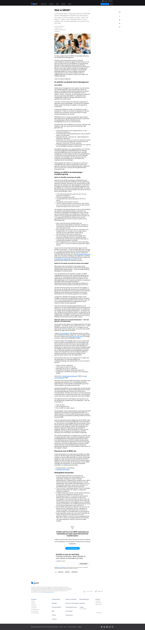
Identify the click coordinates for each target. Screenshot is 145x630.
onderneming (59, 259)
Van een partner (98, 602)
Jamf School (74, 572)
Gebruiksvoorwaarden (72, 626)
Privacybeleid (62, 567)
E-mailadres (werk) (61, 561)
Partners (97, 599)
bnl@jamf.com (100, 591)
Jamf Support (69, 611)
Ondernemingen (56, 599)
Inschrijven (83, 564)
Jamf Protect (33, 607)
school (75, 259)
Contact (54, 615)
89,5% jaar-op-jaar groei (76, 336)
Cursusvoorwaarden (83, 608)
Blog (53, 611)
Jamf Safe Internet (34, 611)
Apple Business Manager (70, 376)
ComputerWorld (64, 333)
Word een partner (98, 604)
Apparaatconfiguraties (62, 469)
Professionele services (71, 607)
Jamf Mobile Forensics (35, 609)
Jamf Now (60, 572)
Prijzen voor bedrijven (71, 599)
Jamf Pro (67, 572)
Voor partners (98, 600)
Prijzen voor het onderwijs (72, 603)
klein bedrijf (67, 259)
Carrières (54, 619)
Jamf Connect (33, 606)
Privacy (65, 626)
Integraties (82, 603)
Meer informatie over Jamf (49, 592)
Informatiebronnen (84, 599)
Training (81, 607)
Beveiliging (79, 626)
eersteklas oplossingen (83, 254)
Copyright (61, 626)
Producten (33, 599)
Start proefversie (104, 3)
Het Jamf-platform (56, 607)
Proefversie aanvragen (72, 548)
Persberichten (69, 615)
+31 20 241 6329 (89, 591)
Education (54, 603)
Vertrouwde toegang (35, 612)
